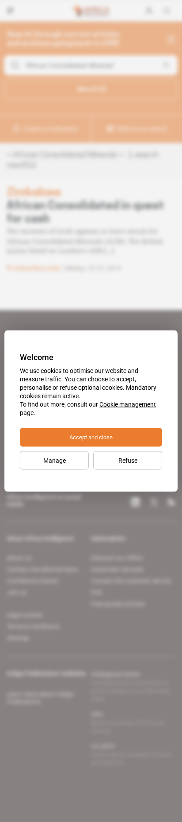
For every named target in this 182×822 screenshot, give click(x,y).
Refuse (127, 460)
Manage (54, 460)
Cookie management (127, 404)
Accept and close (91, 437)
